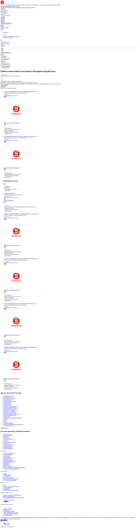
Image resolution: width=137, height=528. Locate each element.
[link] (3, 22)
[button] (2, 25)
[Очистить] (3, 45)
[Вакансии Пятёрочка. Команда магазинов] (70, 110)
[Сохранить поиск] (2, 49)
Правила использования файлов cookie (25, 7)
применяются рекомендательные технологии (29, 517)
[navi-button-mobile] (2, 29)
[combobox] (7, 42)
